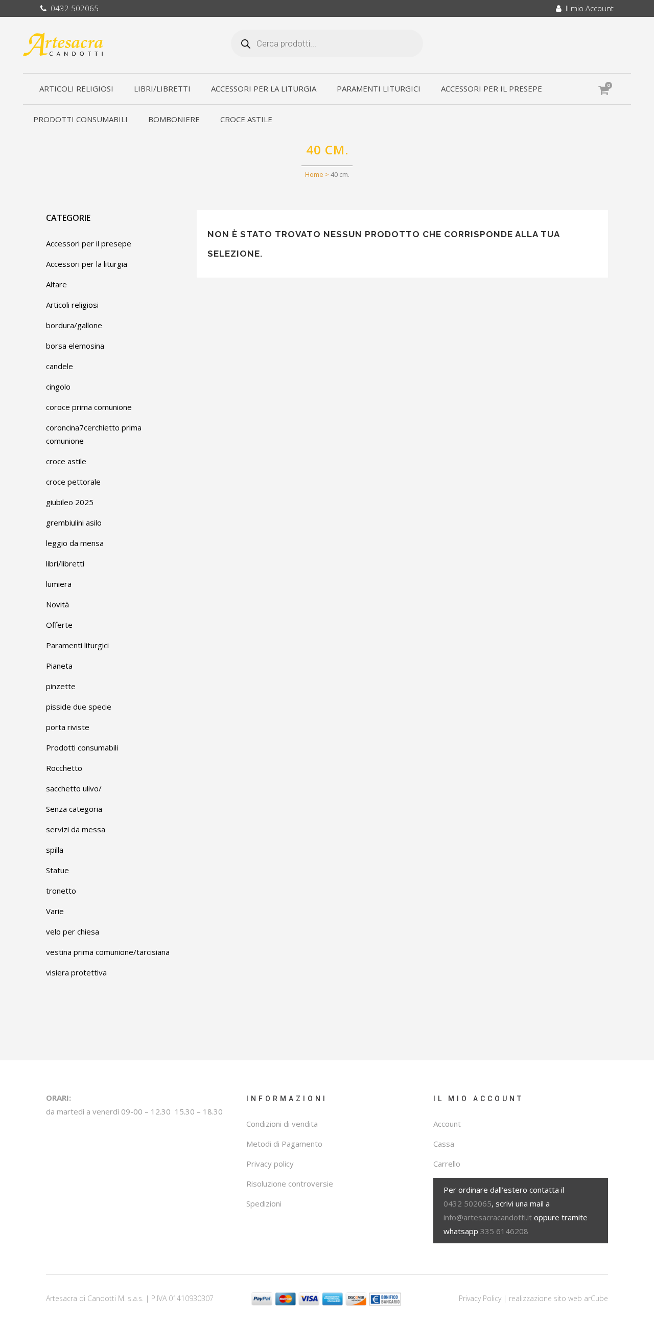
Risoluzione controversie (289, 1183)
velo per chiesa (72, 931)
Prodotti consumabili (82, 747)
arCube (596, 1298)
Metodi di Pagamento (284, 1144)
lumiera (59, 584)
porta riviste (67, 727)
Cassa (443, 1144)
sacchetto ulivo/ (74, 788)
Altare (56, 284)
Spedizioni (264, 1203)
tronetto (61, 890)
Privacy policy (270, 1163)
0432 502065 (72, 8)
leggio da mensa (75, 543)
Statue (57, 870)
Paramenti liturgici (77, 645)
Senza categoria (74, 809)
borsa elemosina (75, 345)
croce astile (66, 461)
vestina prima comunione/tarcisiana (108, 952)
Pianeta (59, 666)
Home (314, 174)
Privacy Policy (480, 1298)
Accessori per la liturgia (86, 264)
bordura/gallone (74, 325)
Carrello (446, 1163)
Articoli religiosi (72, 305)
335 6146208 (504, 1231)
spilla (54, 850)
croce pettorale (73, 481)
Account (447, 1124)
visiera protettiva (76, 972)
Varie (55, 911)
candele (59, 366)
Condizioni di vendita (282, 1124)
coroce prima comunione (89, 407)
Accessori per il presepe (88, 243)
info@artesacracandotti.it (487, 1217)
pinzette (61, 686)
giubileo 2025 (70, 502)
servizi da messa (75, 829)
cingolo (58, 386)
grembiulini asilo (74, 522)
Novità (57, 604)
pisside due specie (78, 706)
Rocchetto (64, 768)
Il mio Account (588, 8)
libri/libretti (65, 563)
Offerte (59, 625)
